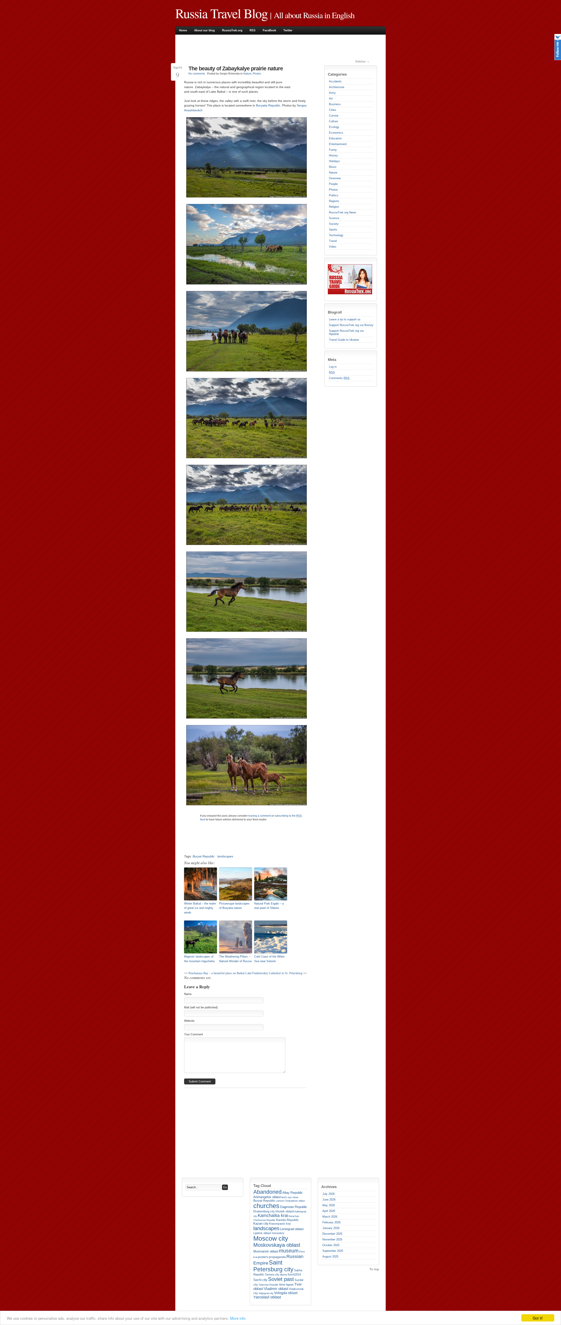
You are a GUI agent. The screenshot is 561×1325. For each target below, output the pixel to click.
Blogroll (335, 312)
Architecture (336, 87)
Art (331, 98)
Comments (339, 378)
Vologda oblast (285, 1293)
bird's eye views (289, 1197)
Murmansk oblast (265, 1251)
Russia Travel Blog (221, 13)
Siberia (283, 1274)
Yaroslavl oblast (267, 1297)
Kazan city (260, 1223)
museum (288, 1251)
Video (332, 246)
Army (332, 92)
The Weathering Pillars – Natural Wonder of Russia (235, 959)
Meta (332, 359)
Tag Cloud (262, 1185)
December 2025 (332, 1233)
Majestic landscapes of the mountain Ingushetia (199, 959)
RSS (253, 30)
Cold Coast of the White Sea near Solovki (269, 959)
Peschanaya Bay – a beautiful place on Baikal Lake (220, 973)
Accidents (335, 81)
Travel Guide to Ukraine (344, 339)
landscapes (225, 856)
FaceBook (269, 30)
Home (183, 30)
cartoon (280, 1200)
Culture (333, 121)
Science (334, 218)
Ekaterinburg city (264, 1211)
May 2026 (328, 1205)
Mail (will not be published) (201, 1007)
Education (335, 138)
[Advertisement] (264, 49)
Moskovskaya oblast (276, 1245)
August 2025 (330, 1256)
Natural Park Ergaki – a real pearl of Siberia (269, 906)
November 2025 (332, 1239)
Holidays (334, 161)
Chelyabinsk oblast (295, 1200)
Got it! (538, 1318)
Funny (333, 149)
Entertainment (338, 144)
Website (189, 1020)
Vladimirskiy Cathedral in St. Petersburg (277, 973)
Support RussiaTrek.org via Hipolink (346, 332)
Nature (333, 172)
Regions (334, 201)
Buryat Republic (204, 856)
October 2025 (330, 1245)
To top (374, 1269)
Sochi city (260, 1280)
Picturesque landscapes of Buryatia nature (234, 906)
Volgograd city (266, 1293)
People (333, 184)
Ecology (334, 127)
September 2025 (332, 1250)
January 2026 (330, 1228)
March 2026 (329, 1216)
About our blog (204, 30)
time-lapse (286, 1284)
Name (188, 994)
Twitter (287, 30)
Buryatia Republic (268, 105)
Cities (332, 110)
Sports (333, 229)
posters (263, 1257)
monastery (278, 1233)
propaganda (277, 1257)
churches (266, 1205)
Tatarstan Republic (269, 1284)
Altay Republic (292, 1192)
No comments (196, 73)
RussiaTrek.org (232, 30)
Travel (333, 241)
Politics (333, 195)
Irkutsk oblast (284, 1211)
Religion (334, 206)
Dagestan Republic (293, 1207)
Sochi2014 (294, 1274)
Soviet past (281, 1279)
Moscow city (270, 1238)
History (333, 155)
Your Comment (193, 1034)
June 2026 (329, 1199)
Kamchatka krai (273, 1215)
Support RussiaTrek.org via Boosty (351, 325)
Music (333, 167)
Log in (333, 366)
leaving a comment (259, 815)
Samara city (272, 1274)
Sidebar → (362, 61)
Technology (336, 235)
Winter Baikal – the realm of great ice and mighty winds (200, 908)
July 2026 (328, 1194)
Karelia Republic (287, 1220)
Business (335, 104)
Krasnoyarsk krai (280, 1223)
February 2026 (331, 1222)
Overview (335, 178)
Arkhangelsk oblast (267, 1197)
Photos (333, 189)
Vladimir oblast (276, 1289)
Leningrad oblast (292, 1229)
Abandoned (267, 1192)
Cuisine (333, 115)
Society (334, 223)
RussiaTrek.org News (342, 212)
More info (237, 1318)
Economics (336, 132)
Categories (337, 74)
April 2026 (328, 1211)
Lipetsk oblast (262, 1233)
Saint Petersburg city (273, 1266)
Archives (329, 1187)
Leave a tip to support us (344, 319)
